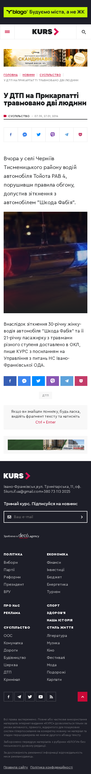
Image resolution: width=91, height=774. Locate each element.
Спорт (53, 605)
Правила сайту (16, 767)
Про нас (12, 605)
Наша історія (60, 620)
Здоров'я (56, 613)
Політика (13, 554)
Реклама (12, 613)
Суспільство (19, 116)
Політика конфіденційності (51, 767)
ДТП (45, 395)
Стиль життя (60, 627)
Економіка (57, 554)
